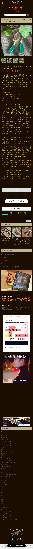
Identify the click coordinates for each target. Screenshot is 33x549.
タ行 (2, 494)
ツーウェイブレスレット (8, 451)
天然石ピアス (4, 465)
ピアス (3, 457)
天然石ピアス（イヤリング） (9, 519)
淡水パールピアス (6, 466)
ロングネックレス (6, 441)
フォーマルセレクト (6, 507)
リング (3, 470)
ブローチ (3, 478)
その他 (3, 468)
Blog (4, 257)
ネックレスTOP (5, 476)
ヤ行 (2, 501)
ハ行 (2, 498)
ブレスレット (4, 449)
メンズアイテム (5, 509)
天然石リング (4, 517)
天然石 (3, 455)
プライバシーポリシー (9, 263)
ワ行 (2, 505)
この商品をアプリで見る (16, 201)
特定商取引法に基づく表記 (11, 267)
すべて (5, 212)
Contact (5, 260)
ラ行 (2, 503)
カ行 (2, 490)
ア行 (2, 488)
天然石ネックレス (6, 447)
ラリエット (4, 435)
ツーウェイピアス (6, 459)
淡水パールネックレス (7, 445)
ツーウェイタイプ (6, 439)
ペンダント (4, 433)
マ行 (2, 500)
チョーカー (4, 437)
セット (3, 472)
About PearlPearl (8, 254)
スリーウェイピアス (6, 461)
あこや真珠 (4, 484)
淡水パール (4, 453)
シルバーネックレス (6, 513)
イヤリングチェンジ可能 (8, 463)
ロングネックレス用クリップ (9, 443)
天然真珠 (3, 480)
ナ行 (2, 496)
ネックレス (4, 431)
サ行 (2, 492)
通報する (28, 221)
